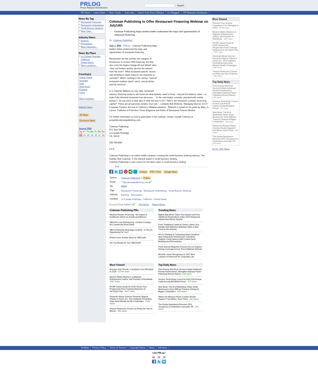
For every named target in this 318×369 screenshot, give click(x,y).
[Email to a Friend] (135, 172)
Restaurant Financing (91, 22)
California (85, 59)
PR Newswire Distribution (195, 12)
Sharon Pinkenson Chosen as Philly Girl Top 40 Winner (225, 72)
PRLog (126, 46)
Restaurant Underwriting (92, 25)
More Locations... (89, 65)
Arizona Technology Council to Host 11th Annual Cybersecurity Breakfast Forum (180, 280)
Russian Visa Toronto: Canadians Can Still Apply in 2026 (225, 25)
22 (81, 135)
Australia (83, 80)
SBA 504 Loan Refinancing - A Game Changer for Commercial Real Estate (130, 223)
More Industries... (89, 47)
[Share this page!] (159, 363)
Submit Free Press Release (150, 12)
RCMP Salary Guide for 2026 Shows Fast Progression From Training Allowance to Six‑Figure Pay (128, 289)
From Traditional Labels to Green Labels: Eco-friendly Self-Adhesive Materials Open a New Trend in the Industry (179, 226)
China (82, 92)
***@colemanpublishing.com (134, 182)
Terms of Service (118, 347)
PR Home (85, 12)
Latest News (100, 12)
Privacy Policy (99, 347)
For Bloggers (173, 12)
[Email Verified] (150, 182)
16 (103, 135)
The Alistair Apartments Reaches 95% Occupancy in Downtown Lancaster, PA (175, 305)
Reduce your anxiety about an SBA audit (128, 237)
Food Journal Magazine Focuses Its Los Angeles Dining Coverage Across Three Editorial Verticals (180, 248)
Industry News (85, 107)
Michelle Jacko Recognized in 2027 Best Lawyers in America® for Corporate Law (176, 255)
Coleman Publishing (122, 40)
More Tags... (87, 31)
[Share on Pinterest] (126, 172)
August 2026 (85, 128)
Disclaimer (144, 204)
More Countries (86, 99)
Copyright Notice (137, 347)
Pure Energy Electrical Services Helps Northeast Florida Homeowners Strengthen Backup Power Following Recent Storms (180, 271)
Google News (170, 172)
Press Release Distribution (93, 7)
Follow (147, 178)
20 (88, 135)
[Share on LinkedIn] (121, 172)
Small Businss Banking (92, 28)
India (81, 83)
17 (99, 135)
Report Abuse (158, 204)
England (83, 89)
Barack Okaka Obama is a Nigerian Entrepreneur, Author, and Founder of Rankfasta (131, 278)
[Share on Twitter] (116, 172)
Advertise (162, 347)
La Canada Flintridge (91, 56)
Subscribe (129, 12)
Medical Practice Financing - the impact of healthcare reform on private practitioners (128, 216)
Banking (85, 41)
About (152, 347)
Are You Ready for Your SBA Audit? (125, 243)
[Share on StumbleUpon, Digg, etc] (130, 172)
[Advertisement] (184, 68)
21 (84, 135)
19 (92, 135)
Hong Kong (84, 86)
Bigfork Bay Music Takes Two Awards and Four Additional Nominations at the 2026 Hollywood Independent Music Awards (179, 217)
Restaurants (86, 44)
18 (96, 135)
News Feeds (115, 12)
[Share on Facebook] (111, 172)
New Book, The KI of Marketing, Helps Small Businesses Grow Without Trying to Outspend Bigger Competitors (178, 289)
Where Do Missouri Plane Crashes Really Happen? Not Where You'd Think (177, 298)
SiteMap (85, 347)
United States (87, 62)
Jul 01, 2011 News (221, 149)
